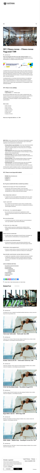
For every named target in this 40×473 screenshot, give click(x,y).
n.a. (9, 177)
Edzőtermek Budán (11, 269)
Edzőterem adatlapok (8, 273)
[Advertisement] (20, 15)
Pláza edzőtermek (8, 272)
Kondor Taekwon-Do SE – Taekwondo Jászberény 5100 (18, 360)
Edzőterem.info (7, 310)
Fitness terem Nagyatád (14, 282)
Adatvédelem (10, 466)
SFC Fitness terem (22, 282)
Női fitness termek (8, 267)
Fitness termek (7, 275)
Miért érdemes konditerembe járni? (13, 307)
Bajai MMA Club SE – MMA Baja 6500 (14, 413)
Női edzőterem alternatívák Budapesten (12, 265)
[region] (12, 464)
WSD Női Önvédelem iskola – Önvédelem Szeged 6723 (18, 387)
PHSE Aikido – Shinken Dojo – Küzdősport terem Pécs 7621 (19, 440)
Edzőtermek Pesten (11, 271)
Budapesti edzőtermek (9, 268)
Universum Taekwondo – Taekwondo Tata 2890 (16, 334)
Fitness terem (7, 282)
